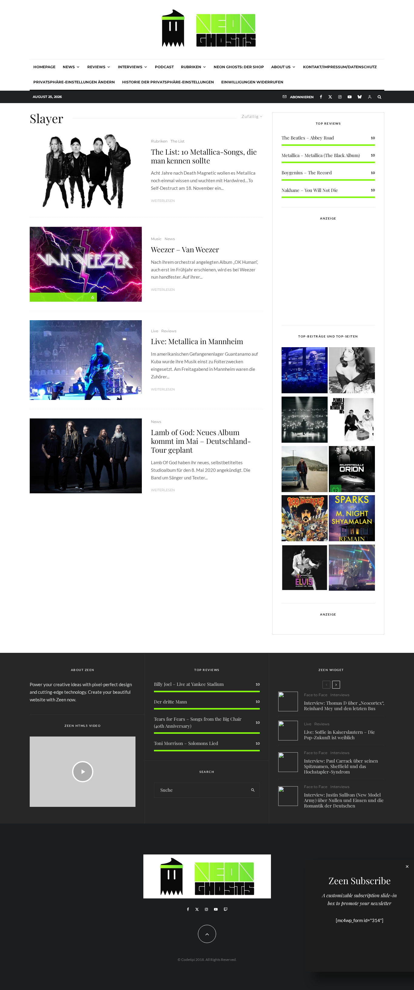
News (69, 67)
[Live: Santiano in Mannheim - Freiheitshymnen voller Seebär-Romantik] (305, 371)
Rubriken (191, 67)
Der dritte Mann (170, 702)
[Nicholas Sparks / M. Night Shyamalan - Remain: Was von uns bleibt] (352, 519)
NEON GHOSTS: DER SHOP (239, 67)
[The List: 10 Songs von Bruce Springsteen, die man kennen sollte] (305, 470)
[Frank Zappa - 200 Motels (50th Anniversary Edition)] (305, 519)
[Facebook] (321, 97)
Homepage (44, 67)
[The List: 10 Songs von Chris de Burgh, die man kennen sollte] (305, 421)
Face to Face (315, 695)
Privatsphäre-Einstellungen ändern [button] (74, 82)
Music (156, 239)
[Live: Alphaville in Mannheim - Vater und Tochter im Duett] (352, 569)
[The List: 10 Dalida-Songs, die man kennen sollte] (352, 371)
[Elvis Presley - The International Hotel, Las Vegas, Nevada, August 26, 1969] (305, 569)
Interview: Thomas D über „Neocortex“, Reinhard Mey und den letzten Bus (344, 705)
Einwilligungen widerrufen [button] (252, 82)
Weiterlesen (163, 201)
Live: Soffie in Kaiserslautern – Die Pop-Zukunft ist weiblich (339, 734)
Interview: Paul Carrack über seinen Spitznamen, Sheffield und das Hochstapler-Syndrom (341, 766)
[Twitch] (225, 909)
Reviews (96, 67)
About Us (281, 67)
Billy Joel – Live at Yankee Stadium (189, 684)
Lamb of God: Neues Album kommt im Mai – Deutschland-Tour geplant (201, 441)
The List (178, 141)
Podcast (164, 67)
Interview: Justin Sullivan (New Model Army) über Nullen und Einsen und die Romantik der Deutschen (344, 800)
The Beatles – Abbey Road (308, 138)
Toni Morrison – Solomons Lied (186, 743)
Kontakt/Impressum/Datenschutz (340, 67)
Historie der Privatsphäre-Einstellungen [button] (168, 82)
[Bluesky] (360, 97)
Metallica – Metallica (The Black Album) (321, 155)
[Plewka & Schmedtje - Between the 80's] (352, 421)
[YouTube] (350, 97)
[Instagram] (340, 97)
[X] (330, 97)
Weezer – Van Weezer (185, 249)
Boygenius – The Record (307, 172)
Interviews (130, 67)
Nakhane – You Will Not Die (310, 190)
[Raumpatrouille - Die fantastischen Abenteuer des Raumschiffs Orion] (352, 470)
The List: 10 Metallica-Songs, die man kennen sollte (204, 156)
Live (154, 331)
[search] (252, 790)
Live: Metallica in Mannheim (197, 341)
